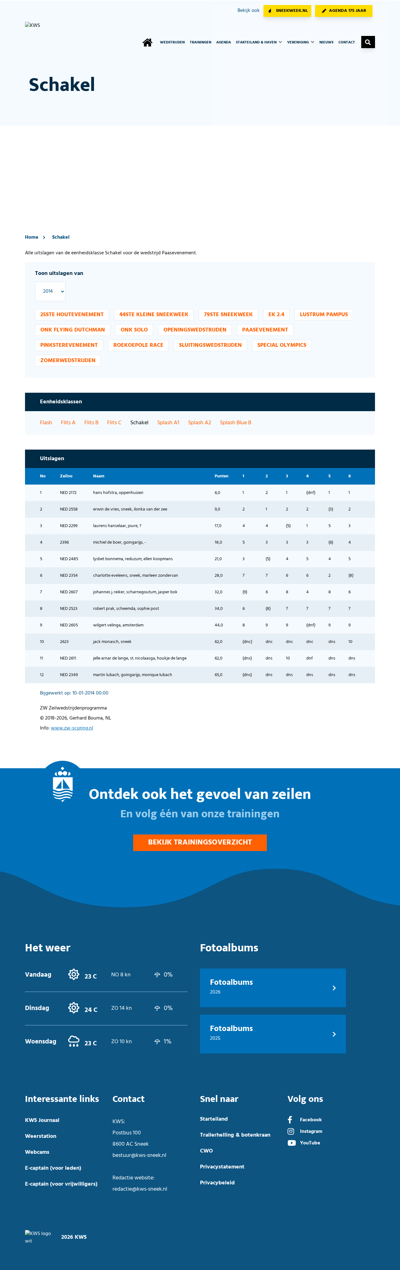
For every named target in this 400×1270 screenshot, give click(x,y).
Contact (346, 42)
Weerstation (40, 1136)
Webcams (37, 1152)
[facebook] (290, 1121)
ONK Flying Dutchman (72, 330)
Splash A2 (199, 423)
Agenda (223, 42)
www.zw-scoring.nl (72, 728)
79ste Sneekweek (228, 314)
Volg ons (305, 1099)
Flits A (68, 423)
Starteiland (214, 1119)
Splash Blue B (235, 423)
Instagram (311, 1132)
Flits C (114, 423)
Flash (46, 423)
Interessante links (62, 1099)
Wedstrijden (172, 42)
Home (31, 237)
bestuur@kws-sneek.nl (139, 1155)
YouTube (310, 1143)
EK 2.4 (276, 314)
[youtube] (292, 1144)
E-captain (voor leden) (53, 1168)
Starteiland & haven (257, 42)
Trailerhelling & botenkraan (235, 1135)
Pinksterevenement (69, 345)
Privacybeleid (217, 1183)
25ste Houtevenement (72, 314)
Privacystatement (222, 1167)
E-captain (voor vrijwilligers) (61, 1184)
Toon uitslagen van (59, 273)
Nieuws (326, 42)
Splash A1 (168, 423)
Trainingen (200, 42)
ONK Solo (134, 330)
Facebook (311, 1120)
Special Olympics (282, 345)
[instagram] (291, 1132)
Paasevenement (265, 330)
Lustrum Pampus (324, 314)
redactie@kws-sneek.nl (139, 1189)
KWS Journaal (42, 1120)
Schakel (60, 237)
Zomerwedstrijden (68, 360)
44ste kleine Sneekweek (153, 314)
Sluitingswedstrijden (210, 345)
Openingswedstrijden (195, 330)
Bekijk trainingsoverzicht (200, 843)
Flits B (91, 423)
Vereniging (298, 42)
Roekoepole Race (138, 345)
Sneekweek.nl (292, 10)
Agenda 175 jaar (347, 10)
